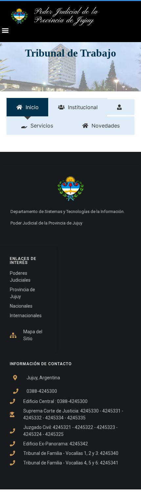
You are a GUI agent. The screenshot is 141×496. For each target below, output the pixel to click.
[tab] (27, 107)
